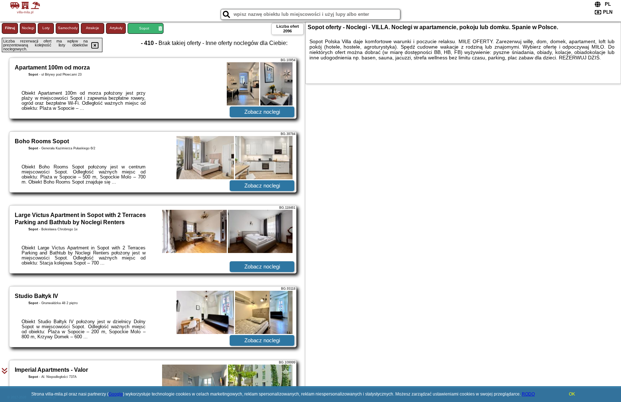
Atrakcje (92, 28)
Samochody (68, 28)
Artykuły (116, 28)
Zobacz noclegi (262, 112)
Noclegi (28, 28)
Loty (46, 28)
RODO (528, 394)
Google (116, 394)
